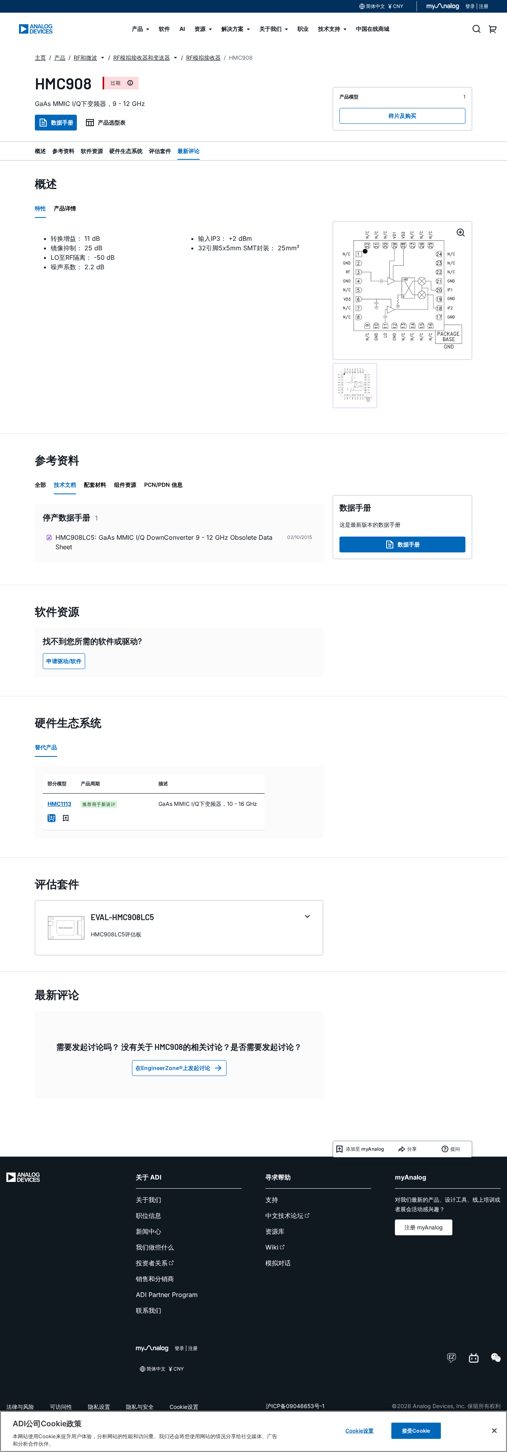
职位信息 (148, 1215)
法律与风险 (20, 1406)
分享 (412, 1149)
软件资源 (92, 150)
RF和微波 (85, 57)
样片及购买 (402, 115)
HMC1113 (59, 803)
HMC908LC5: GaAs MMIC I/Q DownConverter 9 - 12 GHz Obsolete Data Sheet (164, 542)
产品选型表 (112, 122)
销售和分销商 (155, 1279)
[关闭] (494, 1430)
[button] (102, 57)
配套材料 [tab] (95, 484)
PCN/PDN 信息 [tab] (163, 484)
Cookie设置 (184, 1406)
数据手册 (62, 122)
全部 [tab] (40, 484)
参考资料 (63, 150)
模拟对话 (278, 1263)
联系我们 (148, 1310)
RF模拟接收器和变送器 (141, 57)
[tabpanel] (179, 257)
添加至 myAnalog (365, 1149)
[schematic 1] (355, 385)
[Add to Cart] (51, 818)
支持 (271, 1200)
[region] (253, 1431)
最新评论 (188, 150)
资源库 (274, 1231)
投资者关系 (152, 1263)
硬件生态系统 (126, 150)
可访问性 (61, 1406)
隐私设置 (99, 1406)
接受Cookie (416, 1430)
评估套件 (160, 150)
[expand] (307, 916)
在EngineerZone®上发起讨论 (172, 1067)
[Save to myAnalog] (66, 818)
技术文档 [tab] (65, 484)
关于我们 (148, 1200)
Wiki (271, 1247)
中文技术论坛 (284, 1215)
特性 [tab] (40, 208)
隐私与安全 (140, 1406)
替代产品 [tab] (46, 747)
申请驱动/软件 (64, 661)
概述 (40, 150)
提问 (455, 1149)
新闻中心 (148, 1231)
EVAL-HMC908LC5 (122, 917)
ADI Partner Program (167, 1295)
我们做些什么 (155, 1247)
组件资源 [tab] (125, 484)
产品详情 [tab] (65, 208)
